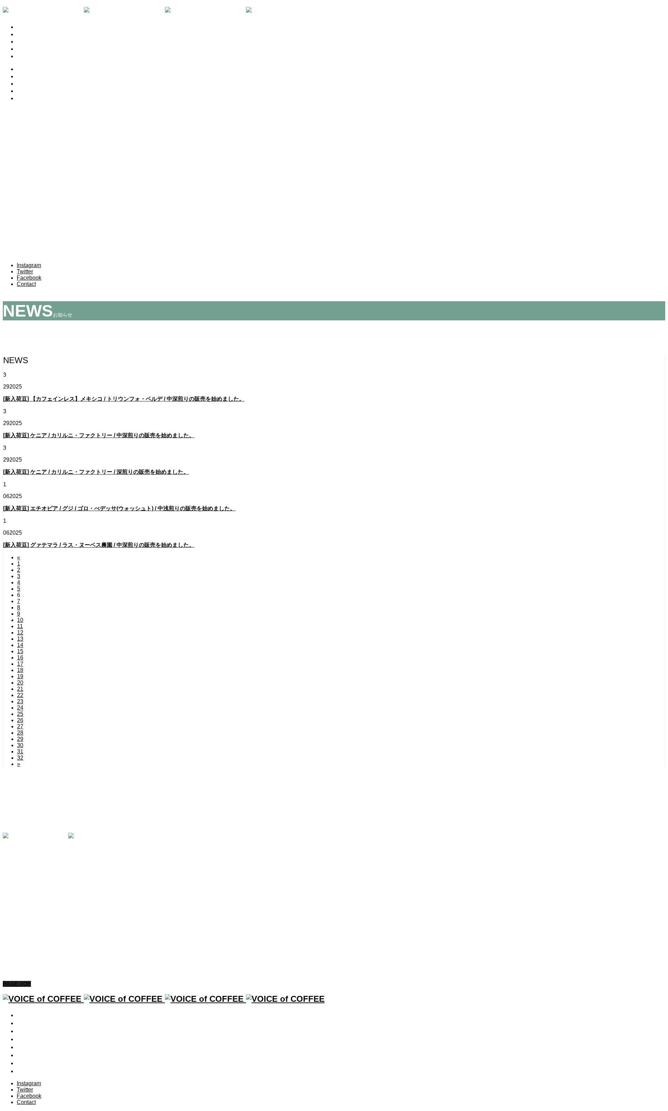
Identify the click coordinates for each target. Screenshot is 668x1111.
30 (20, 745)
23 (20, 701)
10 (20, 620)
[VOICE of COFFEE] (164, 11)
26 (20, 720)
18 (20, 670)
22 (20, 695)
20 (20, 683)
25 (20, 714)
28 (20, 733)
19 (20, 676)
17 (20, 664)
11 (20, 626)
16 (20, 658)
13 (20, 639)
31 (20, 751)
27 (20, 726)
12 (20, 633)
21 (20, 689)
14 (20, 645)
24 (20, 708)
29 (20, 739)
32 (20, 758)
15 (20, 651)
